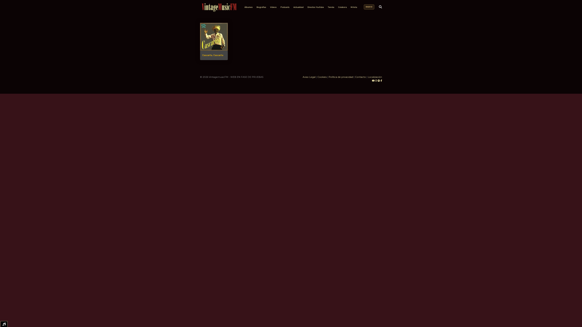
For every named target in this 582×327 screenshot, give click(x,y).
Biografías (261, 7)
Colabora (342, 7)
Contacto (360, 77)
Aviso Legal (309, 77)
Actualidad (298, 7)
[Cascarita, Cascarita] (214, 37)
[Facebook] (381, 80)
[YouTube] (373, 80)
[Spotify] (379, 80)
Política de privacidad (341, 77)
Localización (375, 77)
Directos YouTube (316, 7)
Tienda (331, 7)
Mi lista (354, 7)
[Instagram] (376, 80)
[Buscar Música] (380, 7)
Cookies (322, 77)
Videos (273, 7)
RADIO (369, 7)
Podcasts (285, 7)
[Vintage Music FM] (219, 7)
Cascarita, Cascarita (212, 55)
